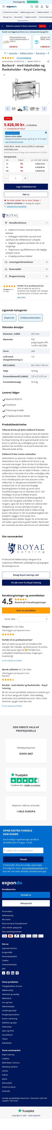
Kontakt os (26, 895)
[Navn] (36, 7)
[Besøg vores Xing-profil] (17, 973)
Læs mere (21, 297)
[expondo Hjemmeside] (5, 53)
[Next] (44, 108)
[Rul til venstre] (2, 26)
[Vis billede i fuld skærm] (48, 104)
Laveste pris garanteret (16, 206)
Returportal (26, 903)
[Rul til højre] (50, 26)
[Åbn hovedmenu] (4, 6)
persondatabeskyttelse (33, 868)
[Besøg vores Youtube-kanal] (3, 973)
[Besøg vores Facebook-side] (8, 973)
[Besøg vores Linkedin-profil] (12, 973)
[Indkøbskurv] (46, 6)
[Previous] (7, 108)
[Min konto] (41, 6)
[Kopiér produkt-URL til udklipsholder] (48, 61)
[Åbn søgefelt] (31, 6)
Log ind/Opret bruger (14, 142)
